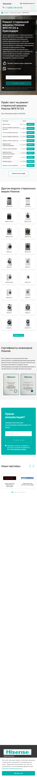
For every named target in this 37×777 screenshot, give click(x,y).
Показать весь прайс (18, 173)
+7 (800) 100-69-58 (13, 8)
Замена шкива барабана (9, 149)
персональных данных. (21, 89)
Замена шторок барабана (10, 165)
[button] (30, 466)
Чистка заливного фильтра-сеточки (11, 128)
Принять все (18, 773)
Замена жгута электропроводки (8, 144)
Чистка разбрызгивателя (10, 132)
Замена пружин (7, 161)
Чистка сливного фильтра (10, 136)
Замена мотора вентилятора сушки (8, 153)
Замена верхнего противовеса (7, 157)
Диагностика (6, 124)
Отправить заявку (18, 83)
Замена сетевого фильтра (10, 140)
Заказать (30, 124)
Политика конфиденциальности (12, 768)
